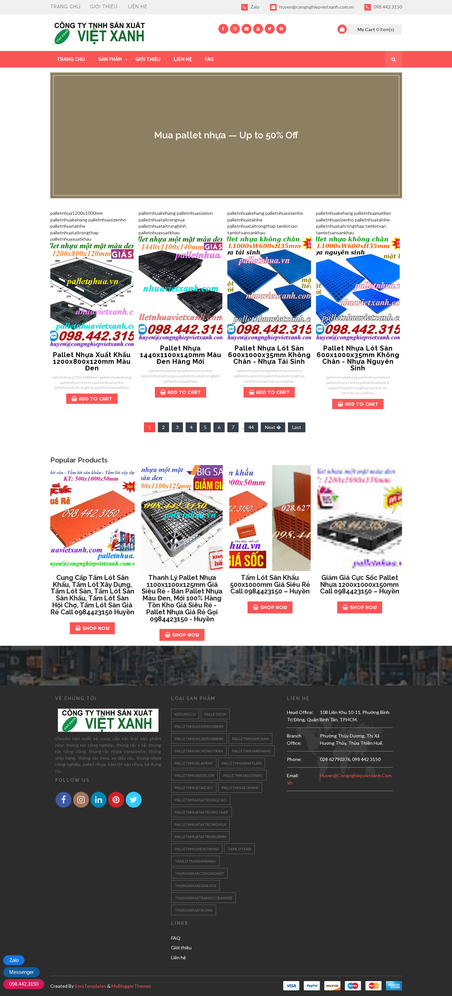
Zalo (254, 7)
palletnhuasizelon (194, 775)
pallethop (215, 714)
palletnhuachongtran (199, 751)
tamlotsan (239, 849)
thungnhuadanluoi (195, 885)
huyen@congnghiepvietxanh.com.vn (316, 7)
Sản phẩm (110, 59)
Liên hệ (138, 6)
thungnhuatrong (193, 910)
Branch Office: (294, 739)
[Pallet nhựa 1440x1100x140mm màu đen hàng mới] (180, 289)
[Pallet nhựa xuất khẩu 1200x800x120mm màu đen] (92, 295)
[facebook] (223, 29)
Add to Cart (95, 399)
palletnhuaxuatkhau (197, 849)
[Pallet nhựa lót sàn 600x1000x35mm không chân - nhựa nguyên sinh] (358, 289)
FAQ (209, 59)
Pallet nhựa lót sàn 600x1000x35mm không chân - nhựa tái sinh (269, 354)
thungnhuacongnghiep (199, 873)
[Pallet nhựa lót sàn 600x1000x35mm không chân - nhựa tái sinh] (269, 289)
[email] (246, 29)
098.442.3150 (23, 984)
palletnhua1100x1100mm (199, 726)
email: (293, 775)
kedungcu (185, 714)
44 (251, 427)
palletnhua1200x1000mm (199, 738)
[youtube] (258, 29)
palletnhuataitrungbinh (200, 836)
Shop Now (96, 628)
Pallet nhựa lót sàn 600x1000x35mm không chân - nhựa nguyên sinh (358, 358)
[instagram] (235, 29)
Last (296, 427)
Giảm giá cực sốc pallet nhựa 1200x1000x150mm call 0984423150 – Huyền (359, 584)
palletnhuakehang (251, 751)
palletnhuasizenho (243, 775)
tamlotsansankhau (195, 861)
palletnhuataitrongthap (201, 812)
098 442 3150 (387, 7)
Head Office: (300, 712)
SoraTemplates (90, 986)
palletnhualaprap (194, 763)
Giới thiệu (103, 6)
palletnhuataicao (194, 787)
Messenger (21, 972)
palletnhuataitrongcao (201, 800)
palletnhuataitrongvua (200, 824)
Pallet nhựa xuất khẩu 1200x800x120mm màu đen (92, 361)
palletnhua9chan (250, 738)
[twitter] (270, 29)
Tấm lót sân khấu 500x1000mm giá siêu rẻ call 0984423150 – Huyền (270, 584)
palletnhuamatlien (241, 763)
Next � (273, 427)
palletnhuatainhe (240, 787)
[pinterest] (281, 29)
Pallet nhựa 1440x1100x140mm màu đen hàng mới (180, 354)
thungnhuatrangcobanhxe (203, 898)
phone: (294, 759)
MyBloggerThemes (131, 986)
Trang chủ (65, 6)
